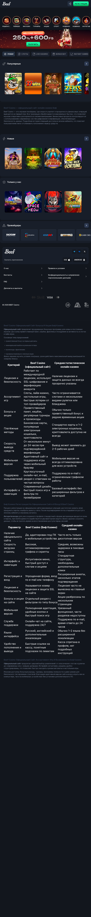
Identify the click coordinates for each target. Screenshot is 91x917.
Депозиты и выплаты (13, 288)
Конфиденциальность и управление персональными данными (63, 276)
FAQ (5, 282)
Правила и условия (56, 268)
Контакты (8, 275)
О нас (6, 268)
